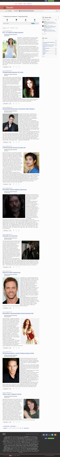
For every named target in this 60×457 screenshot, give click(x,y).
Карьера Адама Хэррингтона (11, 272)
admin (8, 23)
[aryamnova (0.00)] (24, 10)
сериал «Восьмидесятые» (34, 442)
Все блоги (43, 56)
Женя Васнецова (21, 438)
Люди (24, 3)
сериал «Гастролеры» (11, 446)
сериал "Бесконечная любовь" (26, 443)
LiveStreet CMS (50, 455)
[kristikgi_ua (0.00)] (21, 10)
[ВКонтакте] (3, 1)
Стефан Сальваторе (19, 451)
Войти (46, 438)
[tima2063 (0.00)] (22, 10)
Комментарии (44, 19)
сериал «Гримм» (17, 446)
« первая (5, 428)
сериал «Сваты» (6, 450)
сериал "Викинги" (33, 443)
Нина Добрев (19, 441)
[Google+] (7, 1)
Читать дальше (6, 103)
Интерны (44, 53)
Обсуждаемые (12, 27)
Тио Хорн (6, 75)
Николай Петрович (13, 441)
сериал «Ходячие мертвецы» (18, 443)
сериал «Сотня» (12, 450)
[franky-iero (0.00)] (27, 10)
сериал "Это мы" (10, 444)
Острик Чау (6, 150)
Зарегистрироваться (51, 438)
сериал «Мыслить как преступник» (8, 443)
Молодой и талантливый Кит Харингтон (50, 31)
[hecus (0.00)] (25, 10)
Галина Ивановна (13, 437)
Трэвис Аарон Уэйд (7, 356)
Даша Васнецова (31, 437)
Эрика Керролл (7, 35)
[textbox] (32, 434)
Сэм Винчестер (25, 451)
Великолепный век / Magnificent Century (50, 26)
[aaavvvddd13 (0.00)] (28, 10)
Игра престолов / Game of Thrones (49, 30)
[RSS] (11, 1)
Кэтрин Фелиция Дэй (8, 316)
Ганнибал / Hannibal (46, 48)
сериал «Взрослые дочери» (28, 445)
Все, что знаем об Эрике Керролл (13, 32)
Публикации (48, 19)
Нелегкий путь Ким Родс (10, 236)
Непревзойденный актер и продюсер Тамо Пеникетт (19, 109)
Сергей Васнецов (10, 442)
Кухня (44, 54)
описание (27, 441)
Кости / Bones (45, 43)
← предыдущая (6, 426)
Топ (43, 40)
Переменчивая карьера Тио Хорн (13, 72)
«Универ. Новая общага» (8, 436)
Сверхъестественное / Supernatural (49, 22)
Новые (8, 27)
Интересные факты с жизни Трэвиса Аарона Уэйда (18, 353)
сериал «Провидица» (8, 448)
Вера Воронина (34, 436)
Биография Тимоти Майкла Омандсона (15, 189)
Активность (29, 3)
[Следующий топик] (58, 18)
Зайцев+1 (44, 49)
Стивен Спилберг (13, 356)
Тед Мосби (29, 451)
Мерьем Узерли (6, 441)
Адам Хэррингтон (7, 275)
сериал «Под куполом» (25, 442)
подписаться (36, 23)
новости (23, 441)
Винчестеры (7, 437)
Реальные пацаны (46, 50)
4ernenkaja (45, 21)
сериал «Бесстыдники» (33, 444)
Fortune (53, 455)
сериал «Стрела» (17, 450)
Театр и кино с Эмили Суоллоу (12, 394)
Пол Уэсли (30, 441)
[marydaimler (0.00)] (30, 10)
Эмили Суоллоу (7, 397)
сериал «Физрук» (22, 450)
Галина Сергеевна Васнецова (22, 437)
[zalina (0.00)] (33, 10)
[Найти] (56, 10)
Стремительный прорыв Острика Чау (14, 147)
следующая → (13, 426)
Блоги (13, 455)
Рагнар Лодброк (34, 441)
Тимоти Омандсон (7, 192)
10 (20, 428)
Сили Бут (14, 451)
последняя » (26, 428)
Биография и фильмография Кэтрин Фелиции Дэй (18, 313)
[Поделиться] (10, 66)
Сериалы (20, 3)
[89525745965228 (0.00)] (31, 10)
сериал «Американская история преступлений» (20, 444)
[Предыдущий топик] (58, 16)
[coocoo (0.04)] (19, 10)
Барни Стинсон (22, 436)
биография (26, 436)
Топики (16, 3)
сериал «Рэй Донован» (32, 449)
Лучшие (16, 27)
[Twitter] (9, 1)
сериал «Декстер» (24, 446)
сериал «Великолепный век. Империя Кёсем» (14, 445)
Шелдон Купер (21, 452)
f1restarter (45, 29)
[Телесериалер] (8, 7)
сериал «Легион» (30, 446)
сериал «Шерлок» (9, 451)
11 (22, 428)
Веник (31, 436)
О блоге (33, 23)
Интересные (4, 27)
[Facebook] (5, 1)
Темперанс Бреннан (35, 451)
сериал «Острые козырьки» (17, 442)
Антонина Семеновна (16, 436)
